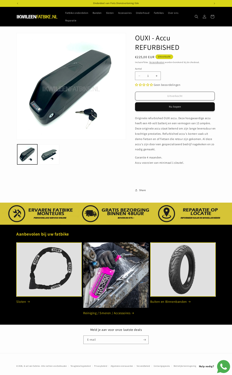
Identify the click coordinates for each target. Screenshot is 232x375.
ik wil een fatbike (32, 366)
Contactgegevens (162, 366)
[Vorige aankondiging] (18, 3)
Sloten (21, 301)
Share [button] (142, 190)
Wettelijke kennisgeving (185, 366)
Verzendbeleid (143, 366)
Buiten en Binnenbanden (168, 301)
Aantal (138, 68)
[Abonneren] (144, 340)
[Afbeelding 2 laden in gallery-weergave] (49, 154)
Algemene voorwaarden (122, 366)
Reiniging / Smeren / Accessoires (106, 313)
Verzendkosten (157, 62)
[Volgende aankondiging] (214, 3)
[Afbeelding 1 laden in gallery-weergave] (27, 154)
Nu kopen (175, 106)
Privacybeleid (100, 366)
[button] (196, 17)
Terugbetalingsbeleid (81, 366)
